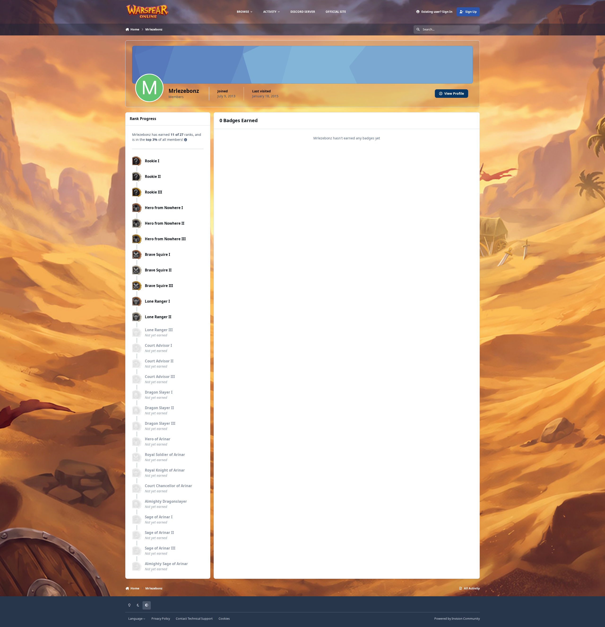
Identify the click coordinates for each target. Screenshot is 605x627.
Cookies (224, 619)
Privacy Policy (160, 619)
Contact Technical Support (194, 619)
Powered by (457, 619)
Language (135, 619)
